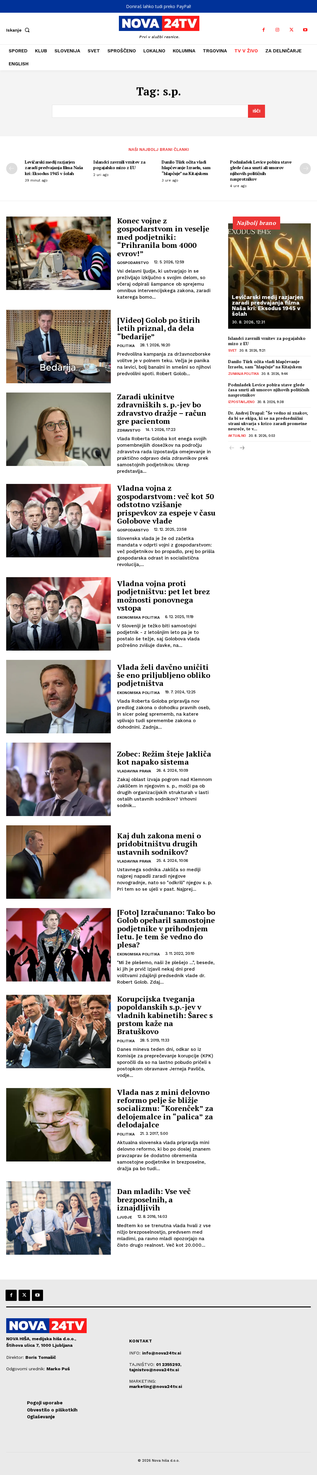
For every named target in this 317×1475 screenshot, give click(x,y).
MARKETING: (142, 1381)
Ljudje (124, 1217)
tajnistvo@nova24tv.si (154, 1369)
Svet (232, 351)
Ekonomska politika (138, 617)
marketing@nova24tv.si (155, 1386)
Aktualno (237, 436)
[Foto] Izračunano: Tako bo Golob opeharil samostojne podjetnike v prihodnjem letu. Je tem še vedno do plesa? (166, 928)
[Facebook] (263, 29)
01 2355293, (168, 1364)
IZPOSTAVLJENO (241, 402)
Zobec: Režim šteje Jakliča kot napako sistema (164, 758)
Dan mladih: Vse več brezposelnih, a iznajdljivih (154, 1199)
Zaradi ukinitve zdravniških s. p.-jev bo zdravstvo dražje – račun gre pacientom (161, 409)
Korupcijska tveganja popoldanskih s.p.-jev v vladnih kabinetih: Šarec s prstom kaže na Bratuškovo (165, 1015)
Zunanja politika (243, 374)
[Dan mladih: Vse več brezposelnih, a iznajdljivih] (58, 1218)
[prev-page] (11, 168)
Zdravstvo (128, 430)
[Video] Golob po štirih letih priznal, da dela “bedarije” (158, 328)
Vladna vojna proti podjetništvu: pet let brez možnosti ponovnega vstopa (163, 595)
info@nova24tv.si (161, 1352)
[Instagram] (277, 29)
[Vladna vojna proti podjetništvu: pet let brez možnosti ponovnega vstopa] (58, 614)
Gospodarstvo (133, 263)
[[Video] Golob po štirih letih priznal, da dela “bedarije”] (58, 346)
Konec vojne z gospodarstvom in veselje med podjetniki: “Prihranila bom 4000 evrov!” (163, 237)
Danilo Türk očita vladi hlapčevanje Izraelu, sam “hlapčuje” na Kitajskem (186, 167)
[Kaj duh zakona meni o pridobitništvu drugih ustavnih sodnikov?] (58, 862)
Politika (126, 346)
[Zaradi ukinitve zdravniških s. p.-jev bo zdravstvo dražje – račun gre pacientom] (58, 429)
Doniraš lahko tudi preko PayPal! (158, 6)
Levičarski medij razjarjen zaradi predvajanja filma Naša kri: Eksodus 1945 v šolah (54, 167)
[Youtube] (305, 29)
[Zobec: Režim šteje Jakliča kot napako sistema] (58, 779)
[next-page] (305, 168)
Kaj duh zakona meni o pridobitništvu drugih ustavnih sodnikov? (159, 844)
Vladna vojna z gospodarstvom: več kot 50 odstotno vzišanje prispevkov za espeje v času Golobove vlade (166, 504)
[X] (291, 29)
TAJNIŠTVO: (142, 1364)
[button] (19, 30)
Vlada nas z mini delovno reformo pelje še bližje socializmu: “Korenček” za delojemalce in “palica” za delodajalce (165, 1108)
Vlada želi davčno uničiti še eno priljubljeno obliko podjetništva (163, 675)
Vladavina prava (134, 771)
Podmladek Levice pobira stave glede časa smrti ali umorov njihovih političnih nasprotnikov (261, 170)
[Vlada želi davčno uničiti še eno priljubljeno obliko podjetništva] (58, 696)
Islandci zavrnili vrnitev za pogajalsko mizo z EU (119, 164)
